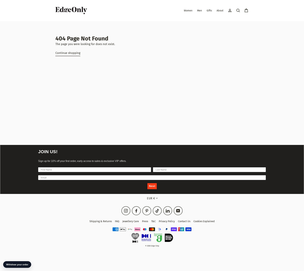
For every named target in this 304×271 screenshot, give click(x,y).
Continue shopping (67, 53)
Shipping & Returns (100, 221)
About (220, 10)
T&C (153, 221)
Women (188, 10)
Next (152, 186)
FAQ (117, 221)
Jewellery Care (130, 221)
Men (199, 10)
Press (145, 221)
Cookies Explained (204, 221)
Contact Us (184, 221)
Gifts (209, 10)
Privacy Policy (167, 221)
